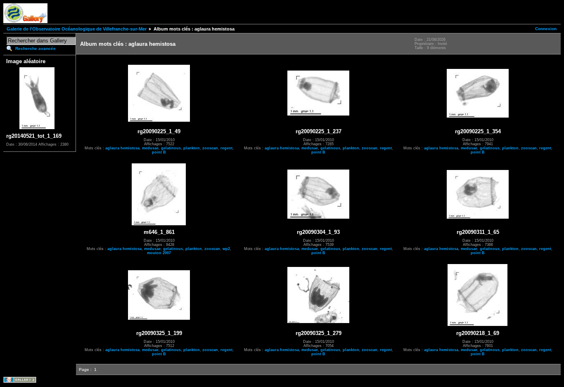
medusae (150, 148)
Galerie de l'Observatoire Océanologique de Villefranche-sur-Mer (77, 28)
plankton (191, 148)
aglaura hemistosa (122, 148)
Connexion (546, 28)
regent (226, 148)
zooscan (210, 148)
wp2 (226, 249)
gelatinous (171, 148)
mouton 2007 (159, 253)
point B (159, 152)
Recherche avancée (35, 48)
